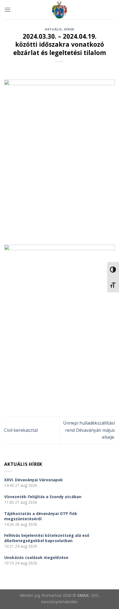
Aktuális (53, 29)
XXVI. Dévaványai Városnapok (33, 479)
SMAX (83, 595)
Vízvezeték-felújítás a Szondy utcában (42, 496)
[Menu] (7, 9)
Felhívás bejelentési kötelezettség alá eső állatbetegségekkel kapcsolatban (46, 538)
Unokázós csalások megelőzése (36, 557)
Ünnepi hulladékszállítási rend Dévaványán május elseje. (89, 430)
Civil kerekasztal (21, 430)
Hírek (69, 29)
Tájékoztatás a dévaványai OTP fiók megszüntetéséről (40, 516)
